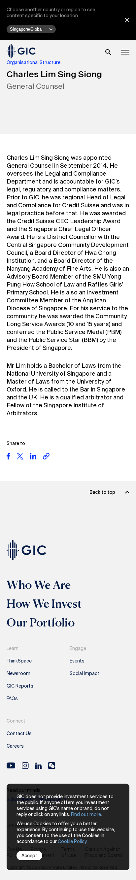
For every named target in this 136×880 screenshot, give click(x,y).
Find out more (86, 814)
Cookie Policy (72, 841)
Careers (15, 746)
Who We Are (39, 585)
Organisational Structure (33, 62)
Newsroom (18, 673)
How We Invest (44, 603)
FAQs (12, 698)
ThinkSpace (19, 661)
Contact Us (19, 733)
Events (77, 661)
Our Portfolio (41, 622)
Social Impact (84, 673)
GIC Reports (20, 686)
